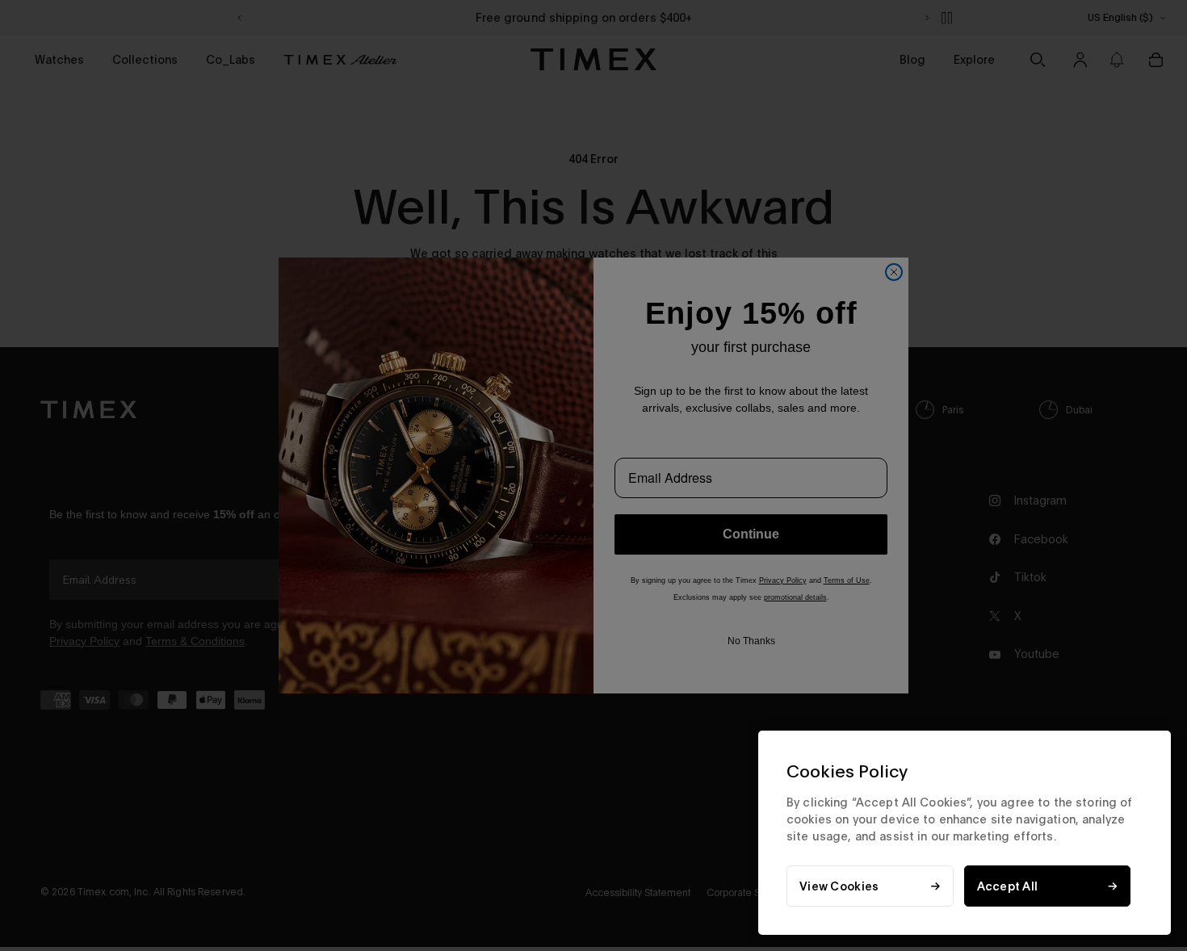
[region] (964, 833)
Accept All (1007, 886)
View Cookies (839, 886)
